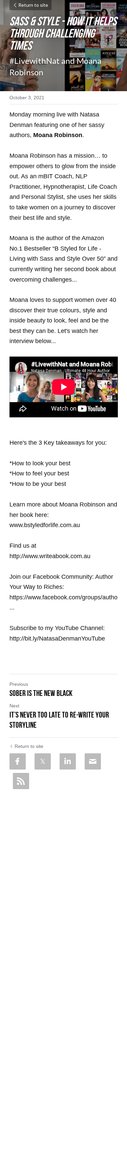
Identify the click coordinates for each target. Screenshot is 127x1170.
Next (14, 705)
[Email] (93, 761)
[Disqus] (63, 876)
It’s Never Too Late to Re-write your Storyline (59, 719)
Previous (18, 684)
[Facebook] (17, 761)
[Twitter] (43, 761)
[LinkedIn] (68, 761)
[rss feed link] (21, 781)
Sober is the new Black (40, 693)
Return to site (33, 5)
